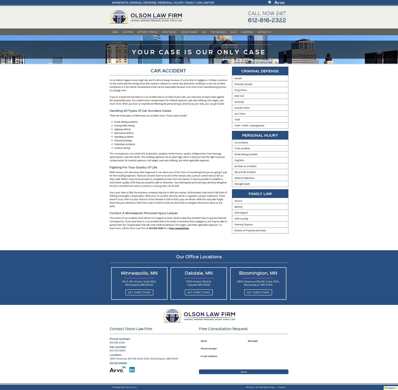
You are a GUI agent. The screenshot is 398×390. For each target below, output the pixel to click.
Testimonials (218, 32)
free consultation (179, 228)
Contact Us (264, 32)
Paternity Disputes (243, 224)
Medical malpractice (244, 177)
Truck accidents (242, 148)
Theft (237, 119)
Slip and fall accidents (245, 172)
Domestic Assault (243, 84)
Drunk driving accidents (246, 154)
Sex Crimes (240, 113)
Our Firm (128, 32)
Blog (233, 32)
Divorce (238, 200)
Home (115, 32)
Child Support (241, 212)
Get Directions (139, 292)
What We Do (169, 32)
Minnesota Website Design (265, 387)
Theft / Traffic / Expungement (249, 125)
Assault (238, 78)
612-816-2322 (267, 20)
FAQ (204, 32)
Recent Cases (189, 32)
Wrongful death (242, 183)
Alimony (238, 206)
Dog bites (239, 160)
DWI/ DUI (239, 95)
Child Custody (241, 218)
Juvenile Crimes (242, 107)
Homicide (239, 101)
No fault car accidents (245, 166)
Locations (247, 32)
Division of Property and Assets (250, 230)
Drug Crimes (240, 90)
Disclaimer (281, 387)
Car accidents (241, 142)
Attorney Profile (147, 32)
